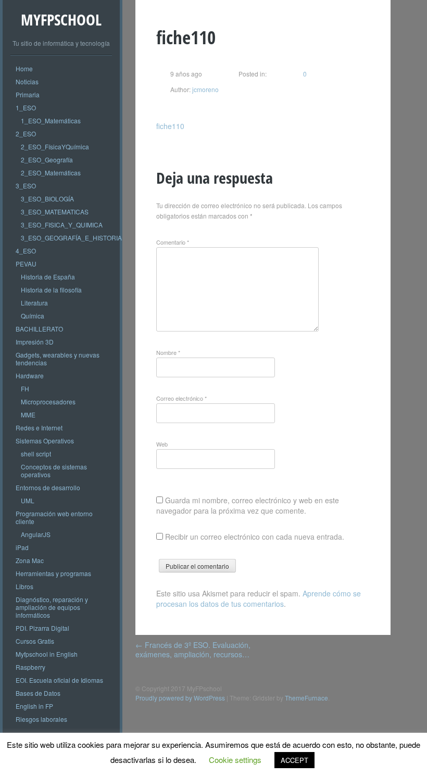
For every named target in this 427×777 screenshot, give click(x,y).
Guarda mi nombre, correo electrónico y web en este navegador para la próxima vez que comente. (247, 505)
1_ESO (26, 107)
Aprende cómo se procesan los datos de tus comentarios (258, 598)
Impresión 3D (35, 341)
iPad (22, 547)
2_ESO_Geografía (47, 159)
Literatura (34, 302)
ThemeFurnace (306, 697)
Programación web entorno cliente (54, 517)
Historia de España (48, 276)
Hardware (30, 375)
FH (25, 388)
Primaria (28, 94)
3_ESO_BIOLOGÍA (47, 198)
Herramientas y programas (53, 573)
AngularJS (36, 534)
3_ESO (26, 185)
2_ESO (26, 133)
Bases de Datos (38, 693)
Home (24, 68)
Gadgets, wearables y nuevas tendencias (57, 358)
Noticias (27, 81)
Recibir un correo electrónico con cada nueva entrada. (254, 536)
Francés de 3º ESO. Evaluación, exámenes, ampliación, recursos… (192, 649)
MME (28, 414)
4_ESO (26, 250)
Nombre (168, 352)
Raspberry (30, 667)
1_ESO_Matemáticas (51, 120)
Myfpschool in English (47, 653)
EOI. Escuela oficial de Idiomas (59, 680)
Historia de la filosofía (51, 289)
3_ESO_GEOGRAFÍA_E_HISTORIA (71, 237)
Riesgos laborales (41, 719)
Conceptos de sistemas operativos (54, 470)
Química (32, 315)
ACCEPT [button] (294, 760)
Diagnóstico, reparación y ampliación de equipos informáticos (52, 607)
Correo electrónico (181, 398)
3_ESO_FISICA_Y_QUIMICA (62, 224)
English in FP (34, 706)
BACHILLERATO (39, 328)
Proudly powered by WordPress (180, 697)
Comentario (172, 242)
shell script (36, 453)
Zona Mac (30, 560)
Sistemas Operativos (45, 440)
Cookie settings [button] (235, 759)
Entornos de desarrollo (48, 487)
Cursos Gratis (35, 640)
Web (162, 444)
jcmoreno (205, 89)
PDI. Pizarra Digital (42, 627)
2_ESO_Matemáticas (51, 172)
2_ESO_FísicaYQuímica (55, 146)
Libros (24, 586)
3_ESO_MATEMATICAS (55, 211)
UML (27, 500)
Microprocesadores (48, 401)
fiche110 (170, 126)
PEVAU (26, 263)
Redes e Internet (39, 427)
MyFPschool (61, 19)
